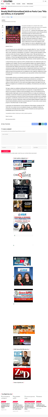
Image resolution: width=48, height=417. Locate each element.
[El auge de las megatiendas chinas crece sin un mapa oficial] (41, 399)
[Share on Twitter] (8, 17)
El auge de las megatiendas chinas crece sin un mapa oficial (41, 405)
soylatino (3, 20)
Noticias (3, 8)
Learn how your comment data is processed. (27, 153)
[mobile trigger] (2, 1)
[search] (43, 1)
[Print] (11, 17)
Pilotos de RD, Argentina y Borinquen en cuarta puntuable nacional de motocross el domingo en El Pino (30, 406)
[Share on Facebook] (6, 17)
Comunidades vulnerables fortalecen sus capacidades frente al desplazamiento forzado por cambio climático (18, 406)
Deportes (27, 401)
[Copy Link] (10, 17)
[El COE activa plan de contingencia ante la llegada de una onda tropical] (6, 399)
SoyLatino (7, 1)
